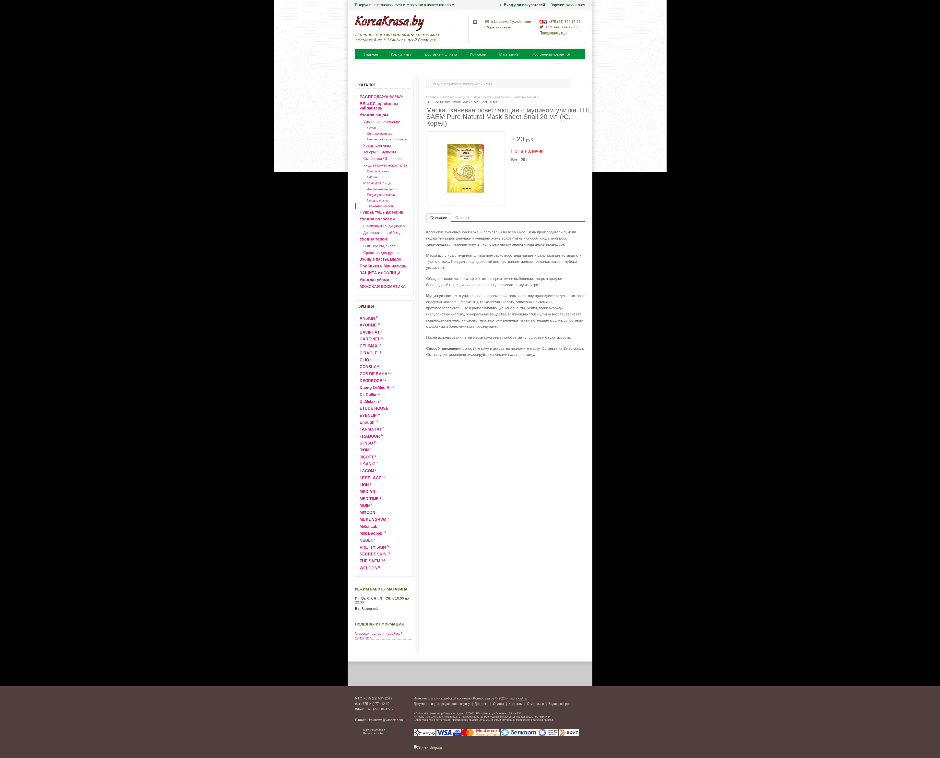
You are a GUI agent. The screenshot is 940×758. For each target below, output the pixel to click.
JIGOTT (368, 457)
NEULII (367, 540)
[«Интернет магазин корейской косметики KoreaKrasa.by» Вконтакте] (475, 22)
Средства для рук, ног (382, 253)
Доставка (481, 704)
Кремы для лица (377, 145)
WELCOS (370, 568)
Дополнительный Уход (382, 232)
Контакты (478, 54)
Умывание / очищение (381, 122)
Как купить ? (401, 54)
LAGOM (368, 471)
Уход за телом (373, 239)
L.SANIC (369, 464)
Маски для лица (377, 183)
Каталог (367, 84)
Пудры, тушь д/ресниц (381, 212)
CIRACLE (370, 353)
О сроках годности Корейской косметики (378, 635)
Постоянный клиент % (551, 54)
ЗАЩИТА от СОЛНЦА (380, 273)
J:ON (365, 450)
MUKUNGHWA (374, 519)
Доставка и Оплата (441, 54)
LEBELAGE (372, 478)
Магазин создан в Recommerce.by (374, 731)
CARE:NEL (371, 339)
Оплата (498, 704)
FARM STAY (372, 429)
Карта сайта (518, 698)
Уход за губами (374, 280)
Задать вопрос (559, 704)
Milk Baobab (373, 533)
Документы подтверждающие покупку (442, 704)
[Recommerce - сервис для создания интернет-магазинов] (358, 733)
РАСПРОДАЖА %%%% (381, 97)
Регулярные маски (381, 195)
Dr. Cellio (370, 395)
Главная (371, 54)
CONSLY (369, 367)
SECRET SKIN (375, 554)
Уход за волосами (377, 219)
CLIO (365, 360)
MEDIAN (368, 492)
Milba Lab (370, 526)
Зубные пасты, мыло (380, 259)
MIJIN (366, 506)
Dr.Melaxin (371, 401)
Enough (369, 422)
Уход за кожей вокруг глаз (385, 165)
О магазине (508, 54)
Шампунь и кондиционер (384, 226)
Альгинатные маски (382, 189)
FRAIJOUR (371, 436)
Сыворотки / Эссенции (382, 158)
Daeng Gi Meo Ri (377, 387)
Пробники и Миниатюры (384, 266)
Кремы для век (378, 171)
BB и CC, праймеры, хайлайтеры (379, 106)
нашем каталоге (440, 5)
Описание (438, 218)
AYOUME (370, 325)
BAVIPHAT (371, 332)
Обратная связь (498, 27)
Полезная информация (379, 624)
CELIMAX (370, 346)
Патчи (372, 177)
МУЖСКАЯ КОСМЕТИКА (383, 287)
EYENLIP (370, 415)
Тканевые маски (380, 206)
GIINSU (368, 443)
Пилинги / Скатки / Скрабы (387, 139)
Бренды (366, 306)
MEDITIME (370, 499)
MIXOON (368, 512)
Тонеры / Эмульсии (379, 152)
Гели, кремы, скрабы (380, 246)
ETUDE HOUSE (375, 408)
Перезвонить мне (553, 33)
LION (365, 485)
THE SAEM (372, 561)
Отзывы (463, 217)
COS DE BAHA (375, 374)
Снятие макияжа (379, 133)
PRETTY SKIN (374, 547)
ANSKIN (369, 318)
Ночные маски (377, 200)
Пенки (371, 128)
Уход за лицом (374, 115)
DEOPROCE (373, 381)
